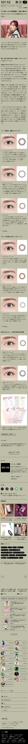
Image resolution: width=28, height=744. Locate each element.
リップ (9, 547)
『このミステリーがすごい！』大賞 (18, 741)
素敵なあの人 (12, 736)
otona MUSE (16, 738)
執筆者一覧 (15, 722)
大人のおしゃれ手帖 (18, 734)
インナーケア (4, 550)
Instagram (18, 476)
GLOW (22, 738)
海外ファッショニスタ (12, 557)
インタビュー (4, 555)
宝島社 (14, 725)
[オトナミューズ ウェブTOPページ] (14, 719)
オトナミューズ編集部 (23, 7)
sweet (3, 736)
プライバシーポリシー (6, 725)
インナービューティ (21, 555)
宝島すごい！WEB (5, 741)
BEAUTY (3, 6)
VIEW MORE (14, 634)
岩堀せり (3, 557)
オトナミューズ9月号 (18, 552)
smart (8, 740)
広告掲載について (5, 723)
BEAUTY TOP (14, 452)
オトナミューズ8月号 (6, 552)
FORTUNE (12, 611)
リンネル (19, 736)
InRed (11, 734)
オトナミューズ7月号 (14, 550)
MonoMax (3, 740)
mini (7, 736)
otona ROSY (12, 629)
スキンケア (4, 547)
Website (13, 476)
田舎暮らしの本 (22, 740)
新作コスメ (20, 547)
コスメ (14, 547)
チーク (21, 557)
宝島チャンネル (5, 734)
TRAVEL (11, 617)
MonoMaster (14, 740)
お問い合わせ (14, 478)
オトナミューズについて (7, 722)
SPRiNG (10, 738)
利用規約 (21, 722)
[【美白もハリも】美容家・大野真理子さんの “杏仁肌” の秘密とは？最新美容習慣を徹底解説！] (8, 577)
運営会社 (12, 723)
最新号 (16, 723)
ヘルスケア (12, 555)
